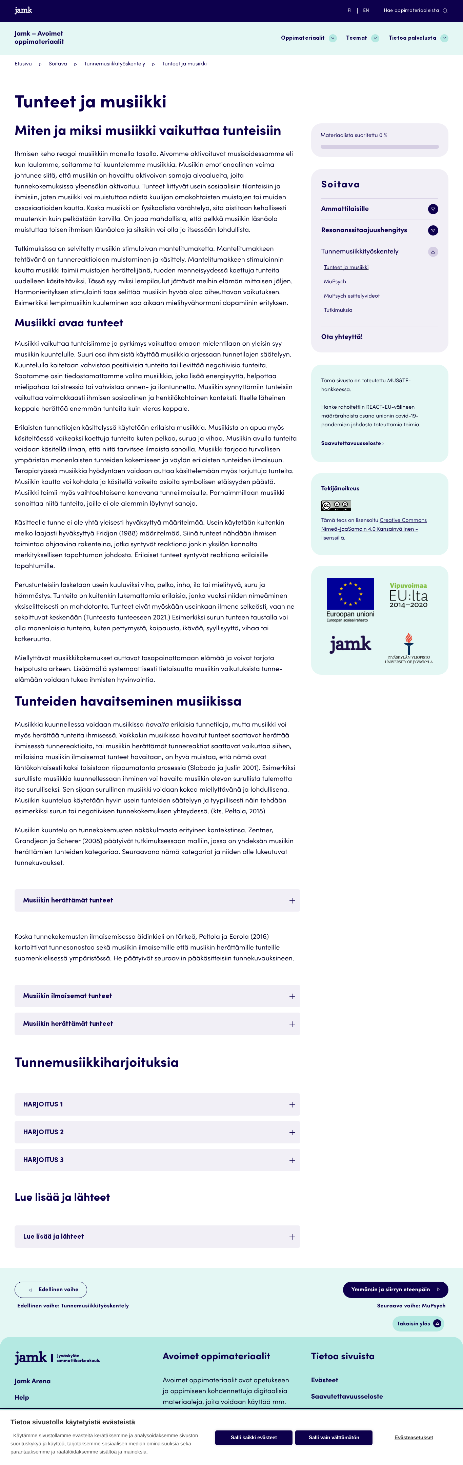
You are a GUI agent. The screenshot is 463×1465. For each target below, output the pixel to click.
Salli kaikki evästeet (254, 1437)
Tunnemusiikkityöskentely (114, 64)
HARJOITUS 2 (43, 1133)
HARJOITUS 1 (43, 1105)
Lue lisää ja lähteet (53, 1237)
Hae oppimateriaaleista (411, 10)
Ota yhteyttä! (342, 337)
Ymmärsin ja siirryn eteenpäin (391, 1290)
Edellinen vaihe (58, 1290)
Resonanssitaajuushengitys (364, 230)
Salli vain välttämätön (334, 1437)
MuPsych (335, 282)
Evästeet (324, 1381)
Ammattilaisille (345, 209)
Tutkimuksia (338, 310)
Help (22, 1398)
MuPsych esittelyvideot (352, 296)
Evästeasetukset (414, 1437)
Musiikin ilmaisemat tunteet (68, 996)
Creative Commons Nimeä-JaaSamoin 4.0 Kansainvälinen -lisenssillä (374, 529)
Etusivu (23, 64)
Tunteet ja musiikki (346, 268)
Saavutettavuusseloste (351, 444)
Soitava (58, 64)
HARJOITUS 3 (43, 1160)
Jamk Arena (33, 1382)
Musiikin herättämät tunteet (69, 901)
